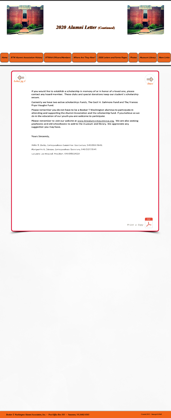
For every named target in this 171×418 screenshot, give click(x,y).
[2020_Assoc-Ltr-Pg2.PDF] (148, 223)
